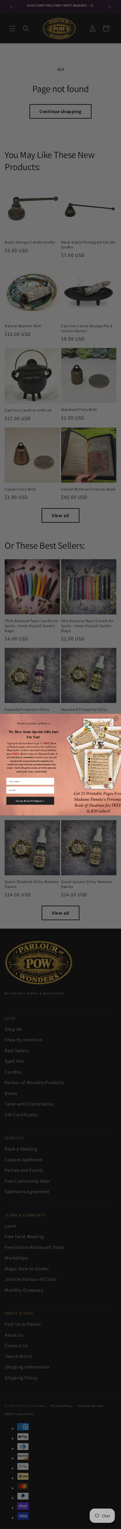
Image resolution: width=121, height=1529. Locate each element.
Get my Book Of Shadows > (30, 800)
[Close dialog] (116, 718)
